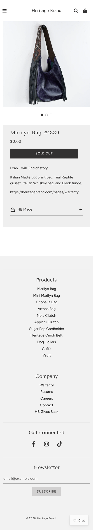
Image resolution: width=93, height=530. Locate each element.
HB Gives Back (46, 411)
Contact (46, 405)
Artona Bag (47, 309)
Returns (46, 391)
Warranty (47, 385)
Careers (46, 398)
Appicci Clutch (46, 322)
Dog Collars (46, 342)
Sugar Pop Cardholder (46, 329)
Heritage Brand (46, 10)
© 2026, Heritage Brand (41, 518)
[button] (42, 115)
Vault (46, 355)
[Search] (76, 11)
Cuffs (46, 349)
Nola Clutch (46, 315)
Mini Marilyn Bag (46, 295)
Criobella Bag (46, 302)
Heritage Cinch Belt (46, 335)
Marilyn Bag (46, 289)
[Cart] (85, 11)
